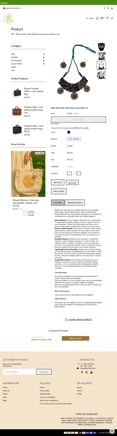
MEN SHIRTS (83, 420)
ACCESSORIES (16, 61)
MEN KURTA (72, 420)
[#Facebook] (104, 8)
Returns (79, 391)
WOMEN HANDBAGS (96, 423)
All (12, 34)
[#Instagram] (108, 8)
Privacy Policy (45, 391)
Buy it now (72, 183)
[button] (78, 119)
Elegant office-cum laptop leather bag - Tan (34, 110)
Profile (79, 394)
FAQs (5, 397)
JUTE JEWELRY (74, 139)
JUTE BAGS (89, 418)
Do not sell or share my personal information (56, 404)
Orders (79, 387)
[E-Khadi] (8, 18)
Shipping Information (74, 203)
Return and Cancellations (49, 400)
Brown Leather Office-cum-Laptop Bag (33, 91)
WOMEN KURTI (90, 425)
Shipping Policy (45, 394)
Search (5, 394)
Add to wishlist (28, 189)
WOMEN (14, 57)
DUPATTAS (100, 420)
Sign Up (44, 372)
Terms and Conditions (47, 397)
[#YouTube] (112, 8)
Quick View (34, 189)
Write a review (75, 338)
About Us (6, 391)
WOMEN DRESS (81, 423)
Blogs (5, 400)
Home (5, 387)
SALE (13, 70)
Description (58, 203)
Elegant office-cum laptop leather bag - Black (34, 128)
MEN (13, 54)
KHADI (13, 67)
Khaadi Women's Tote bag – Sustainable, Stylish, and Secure (27, 203)
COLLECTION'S (16, 64)
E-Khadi (70, 146)
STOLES (92, 420)
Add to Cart (22, 189)
